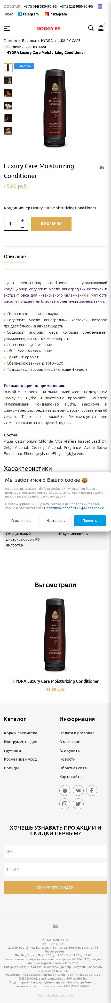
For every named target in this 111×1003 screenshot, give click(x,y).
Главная (10, 41)
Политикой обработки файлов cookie (74, 508)
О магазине (69, 741)
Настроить (55, 521)
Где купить (69, 750)
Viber (9, 14)
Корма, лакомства (20, 733)
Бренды (11, 768)
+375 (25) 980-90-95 (76, 6)
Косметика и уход (20, 759)
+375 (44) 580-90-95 (40, 6)
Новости (67, 759)
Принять (90, 521)
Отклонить (21, 521)
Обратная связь (74, 768)
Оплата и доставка (76, 733)
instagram (58, 14)
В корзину (51, 224)
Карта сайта (70, 776)
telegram (31, 14)
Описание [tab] (15, 256)
